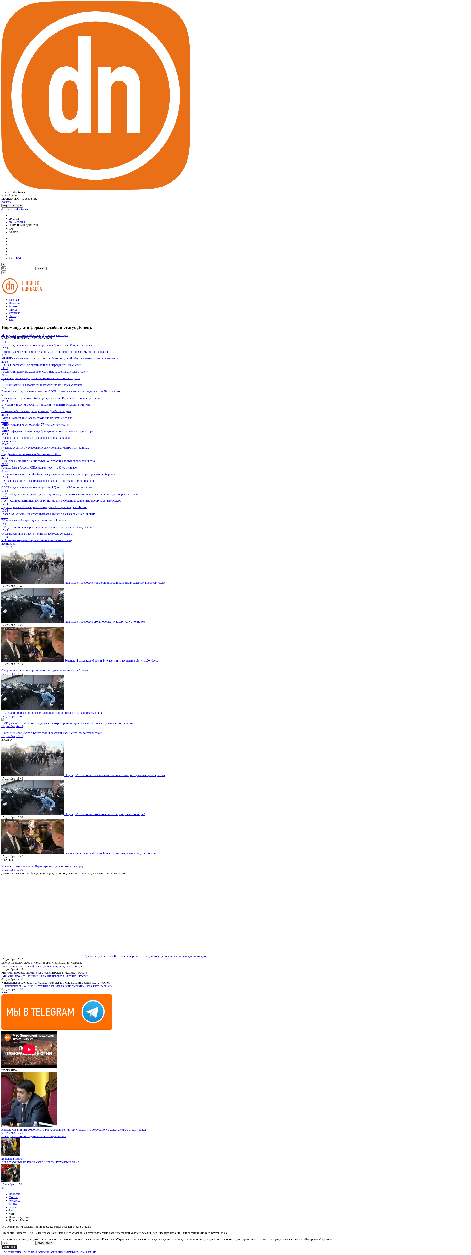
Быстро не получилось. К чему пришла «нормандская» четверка (42, 966)
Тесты (12, 316)
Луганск (47, 335)
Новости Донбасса (14, 209)
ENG (19, 258)
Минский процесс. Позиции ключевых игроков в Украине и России (45, 975)
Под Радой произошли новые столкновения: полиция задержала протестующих (115, 582)
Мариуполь (8, 335)
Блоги (12, 319)
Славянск (23, 335)
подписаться (45, 1242)
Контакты (78, 1251)
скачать (6, 201)
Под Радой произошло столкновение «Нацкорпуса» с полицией (105, 621)
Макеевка (35, 335)
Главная (14, 299)
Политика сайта (11, 1251)
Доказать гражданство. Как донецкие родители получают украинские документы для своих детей (146, 956)
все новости (9, 441)
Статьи (13, 309)
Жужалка (14, 312)
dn (2, 1187)
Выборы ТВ (18, 222)
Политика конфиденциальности (42, 1251)
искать (41, 268)
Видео (13, 306)
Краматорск (60, 335)
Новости (14, 303)
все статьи (7, 992)
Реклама (67, 1251)
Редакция (90, 1251)
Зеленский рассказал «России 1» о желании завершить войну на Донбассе (111, 660)
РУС (12, 258)
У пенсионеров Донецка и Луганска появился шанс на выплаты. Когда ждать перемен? (57, 985)
